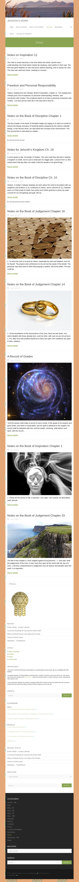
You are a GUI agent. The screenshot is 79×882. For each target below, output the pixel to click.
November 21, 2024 (17, 59)
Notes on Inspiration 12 (22, 55)
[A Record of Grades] (39, 391)
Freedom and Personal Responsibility (31, 85)
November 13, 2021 (17, 181)
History (9, 827)
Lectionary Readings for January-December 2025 (24, 630)
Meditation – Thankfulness (16, 641)
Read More (12, 75)
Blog (9, 805)
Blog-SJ (10, 821)
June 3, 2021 (14, 519)
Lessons (49, 27)
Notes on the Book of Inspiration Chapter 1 (34, 446)
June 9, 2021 (14, 450)
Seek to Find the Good (15, 637)
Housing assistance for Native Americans (20, 732)
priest (27, 202)
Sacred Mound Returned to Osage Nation (21, 709)
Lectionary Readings (14, 829)
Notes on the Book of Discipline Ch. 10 (32, 177)
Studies (11, 654)
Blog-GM (10, 819)
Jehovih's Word (17, 20)
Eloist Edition (27, 677)
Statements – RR (13, 837)
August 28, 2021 (15, 288)
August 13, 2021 (15, 360)
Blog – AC (10, 808)
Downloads (12, 659)
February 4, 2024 (15, 153)
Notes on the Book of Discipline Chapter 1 (34, 115)
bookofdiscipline (16, 140)
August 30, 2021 (15, 215)
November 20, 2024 (17, 89)
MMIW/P (10, 741)
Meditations (11, 832)
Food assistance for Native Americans (19, 736)
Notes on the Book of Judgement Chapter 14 (36, 284)
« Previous (12, 584)
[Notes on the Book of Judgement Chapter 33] (39, 540)
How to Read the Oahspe (15, 727)
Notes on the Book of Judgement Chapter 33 (36, 515)
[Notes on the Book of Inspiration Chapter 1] (39, 473)
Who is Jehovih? (21, 27)
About (12, 34)
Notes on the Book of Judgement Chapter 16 (36, 211)
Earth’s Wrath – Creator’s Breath (18, 627)
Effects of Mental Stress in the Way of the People (23, 634)
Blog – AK (10, 810)
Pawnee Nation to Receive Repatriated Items (22, 718)
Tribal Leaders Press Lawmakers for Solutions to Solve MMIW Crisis (29, 714)
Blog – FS (10, 813)
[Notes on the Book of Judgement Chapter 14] (39, 311)
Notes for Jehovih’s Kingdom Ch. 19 (30, 149)
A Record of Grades (20, 356)
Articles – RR (11, 802)
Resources (59, 27)
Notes (10, 657)
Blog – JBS (11, 816)
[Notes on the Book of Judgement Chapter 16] (39, 238)
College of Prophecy (24, 34)
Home (11, 27)
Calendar (10, 824)
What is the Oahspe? (36, 27)
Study (9, 840)
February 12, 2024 (16, 119)
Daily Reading (13, 652)
